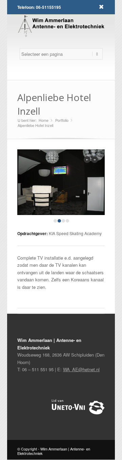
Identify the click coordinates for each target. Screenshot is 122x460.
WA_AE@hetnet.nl (81, 369)
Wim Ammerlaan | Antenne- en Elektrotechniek (53, 451)
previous (87, 159)
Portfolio (61, 120)
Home (43, 120)
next (94, 159)
